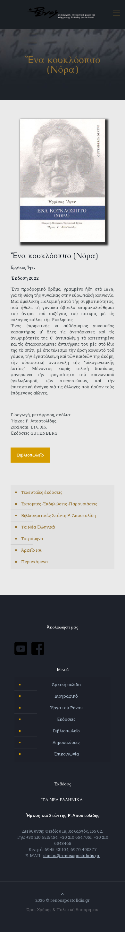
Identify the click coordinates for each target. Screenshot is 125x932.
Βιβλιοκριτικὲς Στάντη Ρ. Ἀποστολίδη (58, 515)
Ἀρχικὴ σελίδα (66, 684)
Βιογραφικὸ (66, 696)
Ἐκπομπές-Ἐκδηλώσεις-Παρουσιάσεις (59, 504)
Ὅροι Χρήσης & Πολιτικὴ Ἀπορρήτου (62, 909)
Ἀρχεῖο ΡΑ (31, 550)
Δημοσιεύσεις (66, 742)
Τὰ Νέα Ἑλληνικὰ (38, 527)
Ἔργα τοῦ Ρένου (66, 707)
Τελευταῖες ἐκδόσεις (42, 492)
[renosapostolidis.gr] (62, 13)
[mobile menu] (116, 12)
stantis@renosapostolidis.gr (71, 855)
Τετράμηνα (32, 538)
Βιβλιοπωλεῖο (66, 731)
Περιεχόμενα (34, 562)
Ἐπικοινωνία (66, 754)
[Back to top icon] (63, 894)
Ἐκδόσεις (66, 719)
